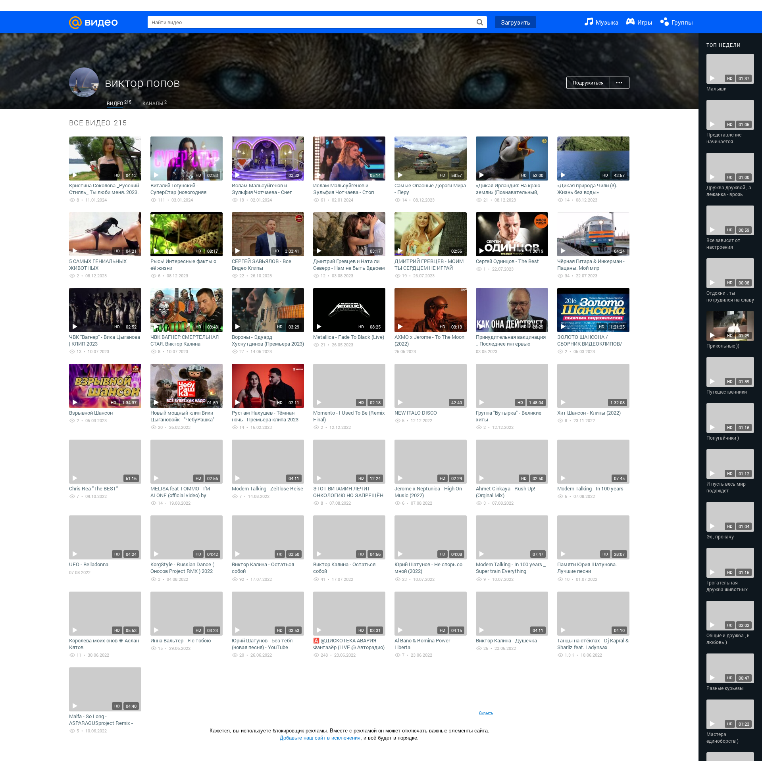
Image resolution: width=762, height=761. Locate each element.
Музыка (606, 22)
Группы (681, 22)
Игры (644, 22)
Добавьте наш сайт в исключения (320, 738)
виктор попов (142, 82)
